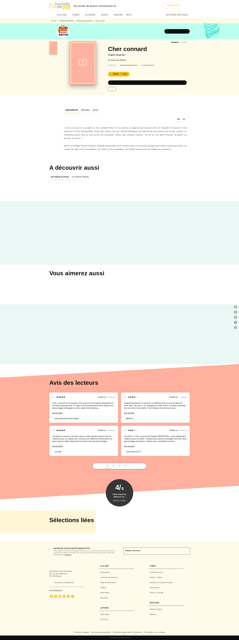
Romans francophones (84, 21)
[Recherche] (187, 6)
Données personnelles (101, 632)
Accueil (53, 21)
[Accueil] (59, 6)
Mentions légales (81, 632)
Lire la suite (57, 413)
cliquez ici (67, 555)
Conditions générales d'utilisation (127, 632)
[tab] (52, 15)
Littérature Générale (66, 21)
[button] (171, 6)
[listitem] (51, 596)
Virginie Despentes (116, 55)
